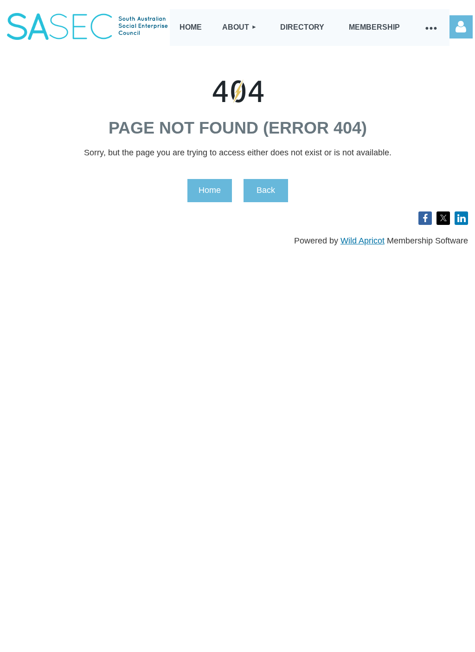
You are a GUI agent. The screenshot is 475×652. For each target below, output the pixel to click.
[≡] (430, 27)
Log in (461, 26)
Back (266, 190)
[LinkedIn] (461, 218)
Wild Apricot (362, 240)
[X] (443, 218)
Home (210, 190)
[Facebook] (425, 218)
